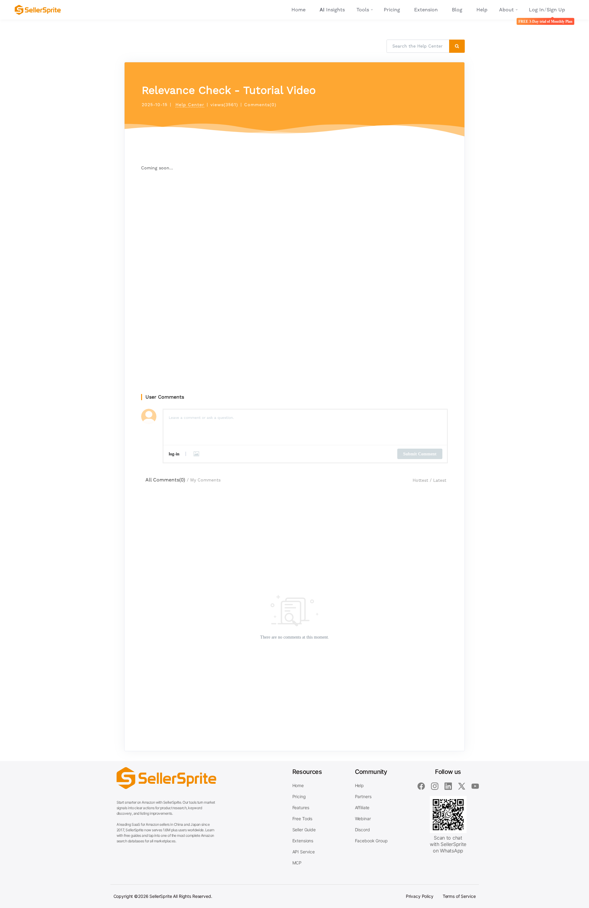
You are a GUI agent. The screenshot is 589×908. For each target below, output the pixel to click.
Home (298, 10)
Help (481, 10)
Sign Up (556, 10)
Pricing (392, 10)
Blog (457, 10)
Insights (332, 10)
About (506, 10)
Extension (426, 10)
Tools (362, 10)
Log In (536, 10)
